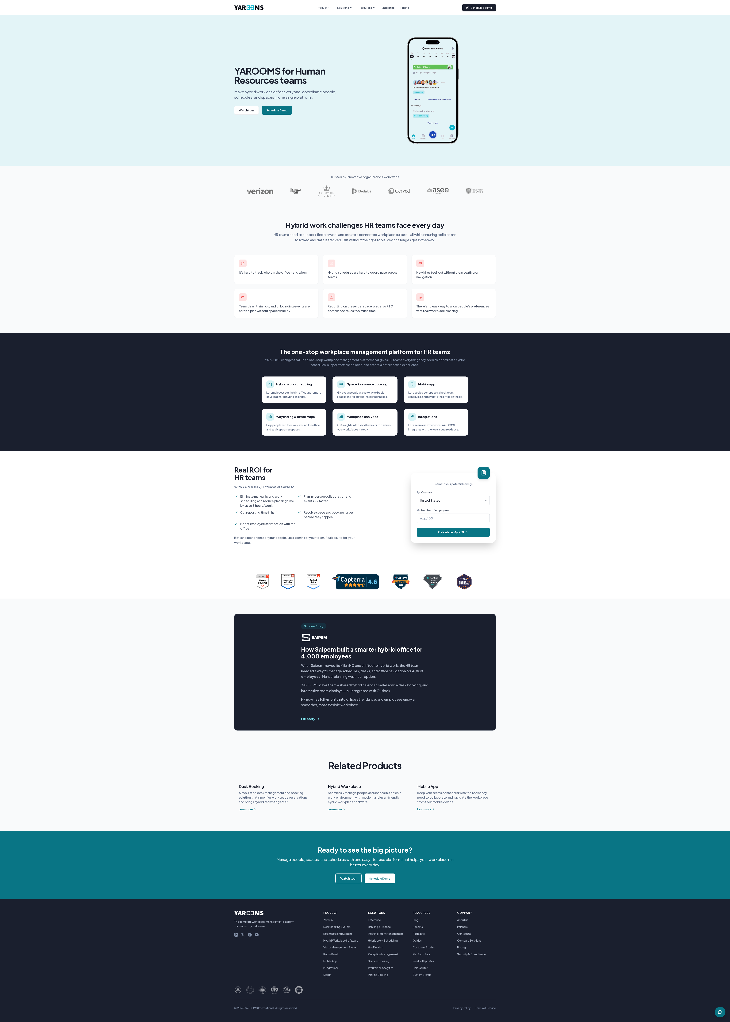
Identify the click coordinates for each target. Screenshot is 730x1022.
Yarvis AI (328, 920)
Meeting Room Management (385, 933)
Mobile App (330, 961)
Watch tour (246, 110)
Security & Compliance (471, 954)
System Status (422, 974)
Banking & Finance (379, 926)
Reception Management (383, 954)
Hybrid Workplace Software (340, 940)
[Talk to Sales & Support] (720, 1012)
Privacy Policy (462, 1008)
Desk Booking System (337, 926)
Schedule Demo (276, 110)
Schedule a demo (481, 7)
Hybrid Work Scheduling (383, 940)
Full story (308, 719)
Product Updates (423, 961)
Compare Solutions (469, 940)
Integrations (331, 968)
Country (426, 492)
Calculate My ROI (451, 532)
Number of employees (435, 510)
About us (462, 920)
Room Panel (330, 954)
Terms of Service (485, 1008)
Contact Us (464, 933)
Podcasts (419, 933)
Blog (415, 920)
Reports (418, 926)
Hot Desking (375, 947)
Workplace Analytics (380, 968)
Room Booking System (337, 933)
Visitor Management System (340, 947)
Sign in (327, 974)
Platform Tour (421, 954)
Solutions (343, 7)
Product (322, 7)
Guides (417, 940)
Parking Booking (378, 974)
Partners (462, 926)
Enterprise (388, 7)
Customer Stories (424, 947)
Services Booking (378, 961)
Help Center (420, 968)
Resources (365, 7)
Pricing (405, 7)
